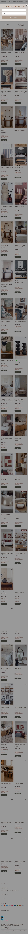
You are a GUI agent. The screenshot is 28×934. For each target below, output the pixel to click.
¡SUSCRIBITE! (14, 17)
